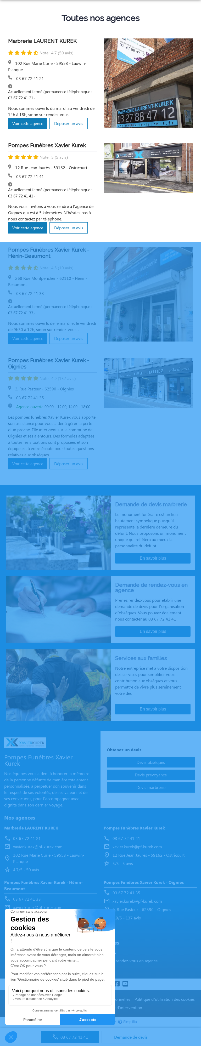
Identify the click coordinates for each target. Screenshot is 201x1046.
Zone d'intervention (124, 1007)
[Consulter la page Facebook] (117, 984)
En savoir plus (153, 558)
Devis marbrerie (150, 787)
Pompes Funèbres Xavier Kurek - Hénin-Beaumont (43, 885)
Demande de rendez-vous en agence (125, 960)
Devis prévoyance (151, 774)
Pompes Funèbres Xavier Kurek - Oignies (144, 882)
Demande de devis (131, 1037)
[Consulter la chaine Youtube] (125, 984)
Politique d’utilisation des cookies (165, 999)
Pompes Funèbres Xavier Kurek (134, 828)
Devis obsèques (151, 762)
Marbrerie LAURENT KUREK (31, 828)
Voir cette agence (27, 123)
